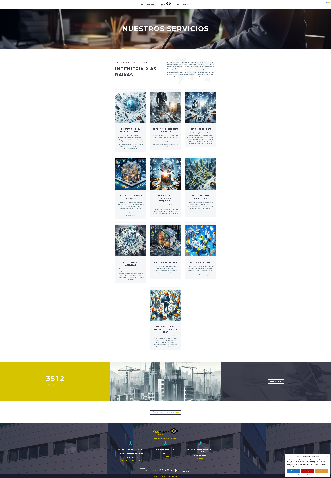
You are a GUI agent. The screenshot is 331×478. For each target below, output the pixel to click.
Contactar (275, 381)
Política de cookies (302, 474)
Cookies (156, 476)
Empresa (177, 4)
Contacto (187, 4)
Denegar (307, 471)
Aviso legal (174, 476)
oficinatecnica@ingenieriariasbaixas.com (165, 438)
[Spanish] (328, 2)
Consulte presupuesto (165, 412)
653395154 (136, 460)
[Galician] (326, 2)
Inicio (142, 4)
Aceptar (293, 471)
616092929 (200, 459)
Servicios (150, 4)
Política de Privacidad (166, 476)
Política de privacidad (312, 474)
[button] (327, 456)
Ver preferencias (321, 471)
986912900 (126, 460)
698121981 (165, 456)
